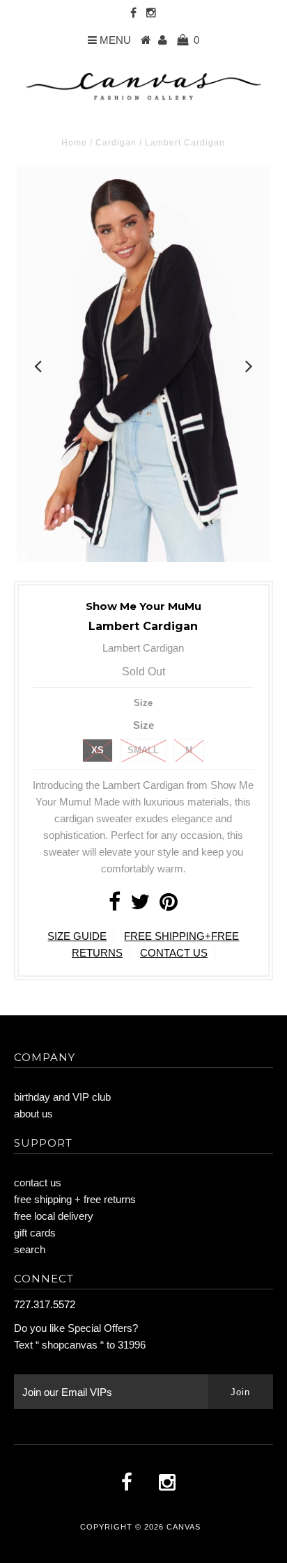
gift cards (35, 1233)
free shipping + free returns (75, 1199)
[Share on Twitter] (140, 905)
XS (97, 750)
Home (74, 143)
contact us (37, 1182)
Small (143, 750)
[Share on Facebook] (115, 905)
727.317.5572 (44, 1304)
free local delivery (53, 1216)
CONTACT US (174, 953)
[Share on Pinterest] (169, 905)
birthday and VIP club (62, 1097)
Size (143, 703)
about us (33, 1114)
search (29, 1249)
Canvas (183, 1527)
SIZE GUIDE (77, 936)
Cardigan (116, 143)
